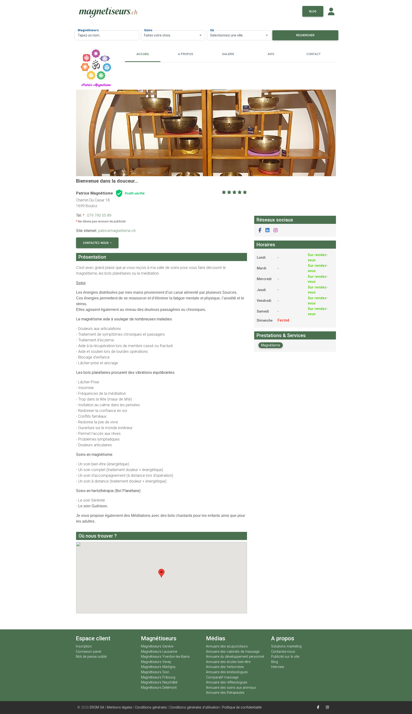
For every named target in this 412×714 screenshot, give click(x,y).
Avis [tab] (271, 54)
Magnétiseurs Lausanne (159, 652)
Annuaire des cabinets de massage (232, 652)
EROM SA (97, 707)
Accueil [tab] (142, 54)
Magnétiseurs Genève (157, 646)
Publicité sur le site (285, 657)
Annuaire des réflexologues (226, 682)
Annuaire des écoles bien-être (228, 662)
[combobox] (173, 35)
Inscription (84, 646)
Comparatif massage (222, 677)
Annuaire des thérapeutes (225, 693)
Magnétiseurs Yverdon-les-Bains (165, 657)
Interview (277, 667)
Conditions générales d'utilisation (195, 707)
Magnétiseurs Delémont (159, 688)
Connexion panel (89, 652)
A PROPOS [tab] (185, 54)
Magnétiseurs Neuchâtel (159, 682)
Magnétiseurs (88, 30)
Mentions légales (119, 707)
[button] (260, 230)
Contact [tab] (313, 54)
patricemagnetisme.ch (117, 230)
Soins (148, 30)
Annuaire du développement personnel (235, 657)
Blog (312, 11)
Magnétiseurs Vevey (156, 662)
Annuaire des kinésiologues (227, 672)
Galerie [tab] (228, 54)
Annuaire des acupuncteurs (227, 646)
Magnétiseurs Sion (155, 672)
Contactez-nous (96, 243)
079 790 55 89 (99, 215)
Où (212, 30)
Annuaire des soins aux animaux (231, 688)
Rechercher (305, 35)
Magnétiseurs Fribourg (158, 677)
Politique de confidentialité (242, 707)
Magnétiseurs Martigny (158, 667)
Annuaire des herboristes (225, 667)
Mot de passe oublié (91, 657)
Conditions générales (151, 707)
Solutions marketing (286, 646)
